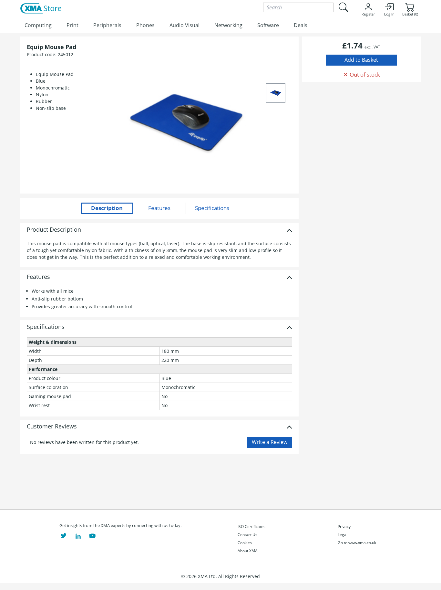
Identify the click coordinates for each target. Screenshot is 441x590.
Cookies (245, 542)
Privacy (344, 526)
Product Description (54, 229)
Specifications (46, 327)
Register (368, 14)
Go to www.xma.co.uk (357, 542)
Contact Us (247, 534)
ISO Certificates (251, 526)
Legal (342, 534)
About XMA (248, 550)
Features (38, 276)
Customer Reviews (52, 426)
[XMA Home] (40, 8)
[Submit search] (343, 7)
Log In (389, 14)
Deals (300, 25)
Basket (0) (410, 14)
